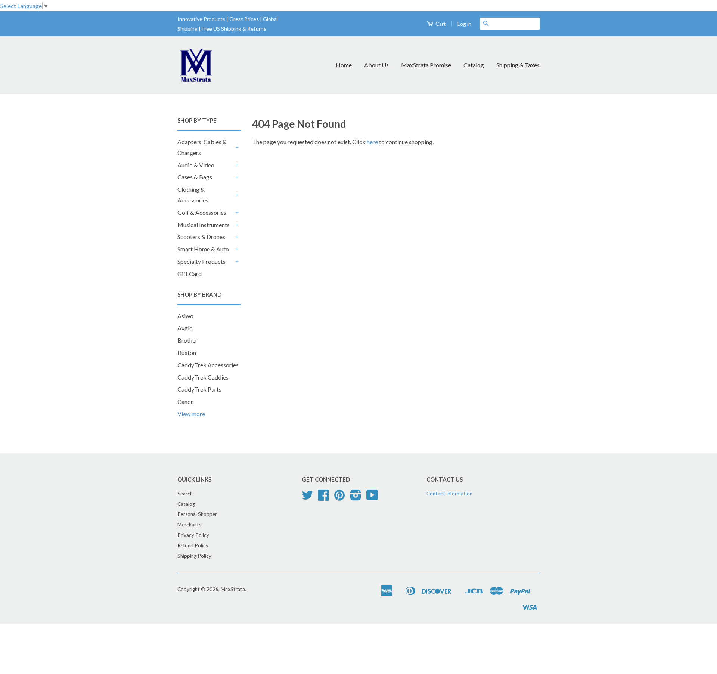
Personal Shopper (197, 514)
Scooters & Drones (201, 236)
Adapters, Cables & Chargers (202, 147)
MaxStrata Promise (426, 64)
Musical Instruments (203, 224)
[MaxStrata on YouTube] (372, 498)
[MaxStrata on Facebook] (323, 498)
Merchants (189, 525)
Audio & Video (195, 164)
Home (344, 64)
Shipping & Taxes (518, 64)
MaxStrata (233, 589)
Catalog (473, 64)
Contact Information (449, 494)
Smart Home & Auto (203, 249)
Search (185, 494)
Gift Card (189, 273)
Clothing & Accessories (192, 195)
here (372, 141)
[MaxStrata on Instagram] (355, 498)
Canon (185, 401)
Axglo (185, 327)
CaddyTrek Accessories (208, 364)
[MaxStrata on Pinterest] (339, 498)
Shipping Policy (194, 556)
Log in (464, 24)
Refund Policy (192, 545)
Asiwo (185, 315)
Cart (440, 24)
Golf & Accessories (201, 212)
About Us (376, 64)
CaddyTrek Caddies (203, 377)
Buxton (186, 352)
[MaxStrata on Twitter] (307, 498)
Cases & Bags (194, 176)
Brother (187, 340)
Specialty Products (201, 261)
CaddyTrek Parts (199, 389)
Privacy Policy (193, 535)
